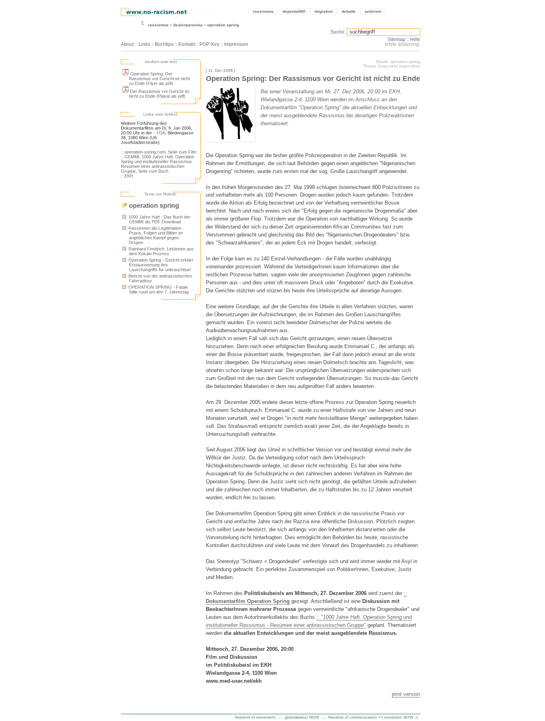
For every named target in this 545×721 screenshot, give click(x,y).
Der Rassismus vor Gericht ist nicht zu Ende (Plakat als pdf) (159, 93)
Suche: (338, 32)
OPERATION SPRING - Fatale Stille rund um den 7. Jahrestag (158, 289)
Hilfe (415, 39)
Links (144, 44)
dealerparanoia (188, 25)
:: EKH (127, 175)
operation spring (223, 25)
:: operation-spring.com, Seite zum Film (158, 152)
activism (373, 11)
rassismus (263, 11)
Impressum (236, 44)
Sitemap (396, 39)
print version (406, 694)
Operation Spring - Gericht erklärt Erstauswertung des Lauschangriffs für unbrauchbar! (160, 265)
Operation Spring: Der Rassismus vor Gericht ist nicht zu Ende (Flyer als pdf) (159, 78)
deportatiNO (294, 11)
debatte (349, 11)
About (127, 44)
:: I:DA (159, 132)
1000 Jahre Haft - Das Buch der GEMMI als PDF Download (158, 219)
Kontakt (186, 44)
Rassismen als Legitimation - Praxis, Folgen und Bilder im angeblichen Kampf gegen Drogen (155, 235)
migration (323, 11)
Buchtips (164, 44)
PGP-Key (209, 44)
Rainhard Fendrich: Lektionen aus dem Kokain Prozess (160, 251)
